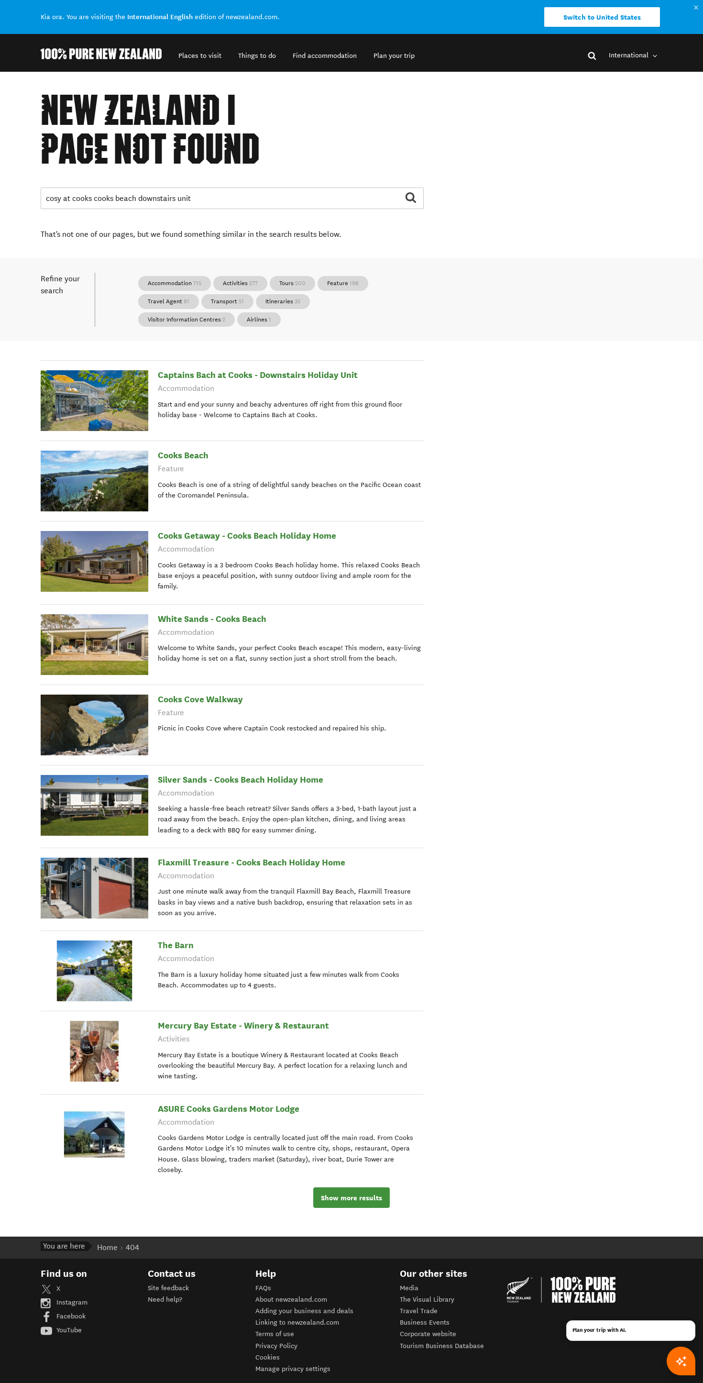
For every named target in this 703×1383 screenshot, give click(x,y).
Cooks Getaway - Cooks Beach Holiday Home (247, 535)
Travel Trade (419, 1311)
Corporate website (428, 1334)
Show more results (351, 1198)
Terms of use (274, 1334)
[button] (199, 55)
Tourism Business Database (442, 1346)
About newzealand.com (291, 1299)
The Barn (176, 945)
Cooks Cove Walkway (200, 699)
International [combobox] (629, 55)
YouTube (68, 1330)
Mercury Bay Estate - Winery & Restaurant (243, 1025)
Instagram (71, 1302)
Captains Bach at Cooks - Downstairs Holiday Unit (258, 374)
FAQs (263, 1288)
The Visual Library (427, 1299)
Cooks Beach (183, 455)
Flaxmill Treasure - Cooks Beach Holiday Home (251, 862)
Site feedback (168, 1288)
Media (409, 1288)
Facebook (70, 1316)
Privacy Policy (276, 1346)
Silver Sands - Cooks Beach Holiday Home (240, 779)
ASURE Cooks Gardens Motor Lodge (228, 1108)
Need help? (165, 1299)
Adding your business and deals (304, 1311)
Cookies (267, 1357)
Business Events (425, 1322)
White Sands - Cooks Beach (212, 618)
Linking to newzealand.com (297, 1322)
